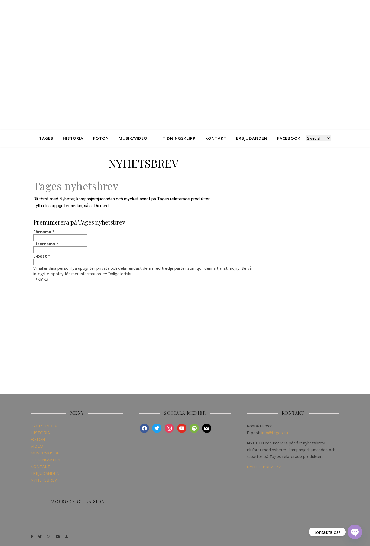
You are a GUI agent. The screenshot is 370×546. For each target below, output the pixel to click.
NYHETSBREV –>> (264, 466)
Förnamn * (43, 231)
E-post (41, 256)
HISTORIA (73, 138)
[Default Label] (181, 427)
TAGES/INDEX (44, 425)
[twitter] (40, 536)
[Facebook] (144, 427)
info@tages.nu (274, 432)
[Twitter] (156, 427)
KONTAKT (215, 138)
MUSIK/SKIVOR (45, 453)
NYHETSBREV (44, 480)
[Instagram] (169, 427)
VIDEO (37, 446)
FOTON (101, 138)
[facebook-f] (32, 536)
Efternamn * (45, 243)
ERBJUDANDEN (251, 138)
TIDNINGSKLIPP (179, 138)
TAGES (46, 138)
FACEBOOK (288, 138)
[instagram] (49, 536)
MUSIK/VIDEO (133, 138)
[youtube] (58, 536)
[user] (66, 536)
